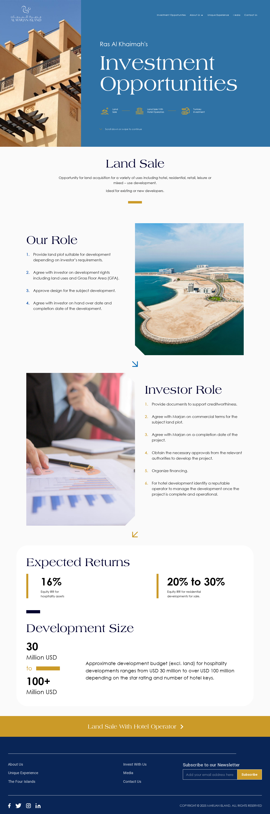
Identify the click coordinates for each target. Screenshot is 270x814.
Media (237, 15)
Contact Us (250, 15)
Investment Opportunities (171, 15)
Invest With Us (135, 764)
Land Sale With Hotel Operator (133, 726)
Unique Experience (218, 15)
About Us (195, 15)
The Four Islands (21, 781)
